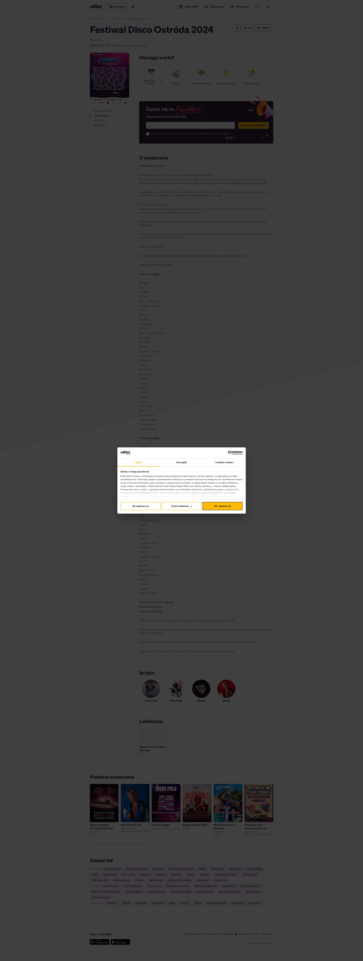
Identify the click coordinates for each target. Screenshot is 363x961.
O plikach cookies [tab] (224, 462)
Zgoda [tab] (139, 462)
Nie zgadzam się (140, 506)
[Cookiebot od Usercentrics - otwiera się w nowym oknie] (230, 453)
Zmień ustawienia (180, 506)
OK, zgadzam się (222, 506)
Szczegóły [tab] (181, 462)
